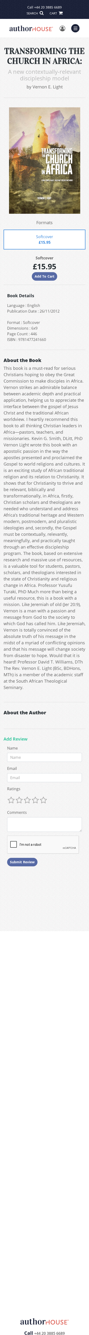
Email (12, 768)
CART (54, 13)
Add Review (16, 739)
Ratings (13, 788)
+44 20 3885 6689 (48, 7)
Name (12, 748)
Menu (77, 28)
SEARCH (33, 13)
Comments (17, 812)
